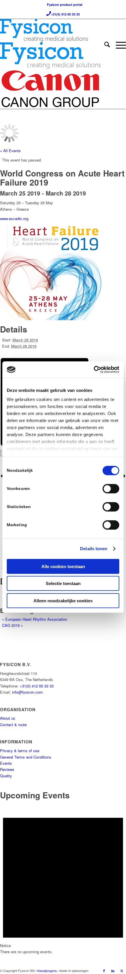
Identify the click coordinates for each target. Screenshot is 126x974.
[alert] (63, 879)
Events (6, 763)
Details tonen (93, 548)
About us (7, 718)
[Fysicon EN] (50, 30)
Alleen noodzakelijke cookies (63, 600)
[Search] (104, 45)
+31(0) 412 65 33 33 (37, 686)
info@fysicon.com (27, 692)
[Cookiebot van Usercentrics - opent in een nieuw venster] (93, 369)
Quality (6, 775)
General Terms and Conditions (25, 757)
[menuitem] (104, 45)
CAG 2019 (12, 625)
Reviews (7, 769)
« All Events (10, 150)
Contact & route (13, 724)
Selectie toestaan (63, 583)
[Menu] (118, 45)
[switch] (111, 488)
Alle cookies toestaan (63, 566)
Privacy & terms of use (19, 750)
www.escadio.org (14, 218)
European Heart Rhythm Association (34, 619)
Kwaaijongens (47, 970)
